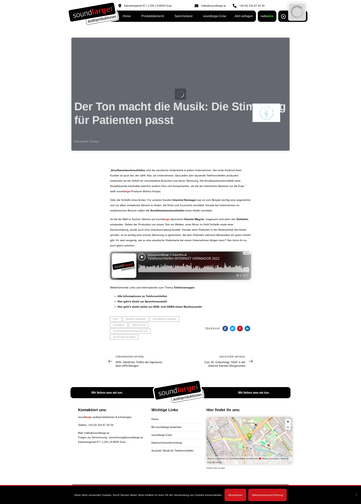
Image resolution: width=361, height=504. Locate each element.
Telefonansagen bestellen (130, 331)
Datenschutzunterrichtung (166, 442)
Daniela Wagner (194, 219)
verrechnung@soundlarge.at (126, 437)
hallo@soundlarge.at (96, 432)
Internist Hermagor (184, 199)
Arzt (116, 319)
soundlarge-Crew (161, 434)
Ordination (138, 325)
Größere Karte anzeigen (215, 468)
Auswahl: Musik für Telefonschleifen (172, 450)
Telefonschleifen (124, 337)
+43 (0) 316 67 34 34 (100, 424)
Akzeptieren (235, 494)
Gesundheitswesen (164, 319)
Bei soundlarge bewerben (166, 427)
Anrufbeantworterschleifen (128, 170)
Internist (119, 325)
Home (155, 419)
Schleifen (242, 219)
